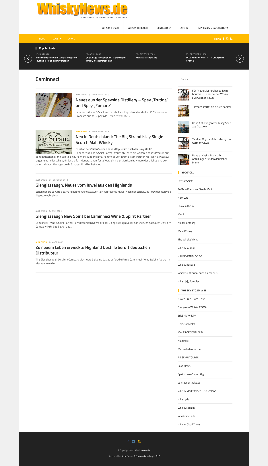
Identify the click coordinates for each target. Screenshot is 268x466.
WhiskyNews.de (142, 450)
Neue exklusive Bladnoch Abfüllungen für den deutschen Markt (210, 159)
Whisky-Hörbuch (138, 28)
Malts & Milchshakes (146, 57)
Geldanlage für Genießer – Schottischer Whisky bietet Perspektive (106, 59)
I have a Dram (186, 206)
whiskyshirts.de (186, 416)
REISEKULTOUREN (188, 357)
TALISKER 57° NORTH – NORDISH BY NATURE (205, 59)
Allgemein (81, 131)
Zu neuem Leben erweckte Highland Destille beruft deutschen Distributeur (93, 250)
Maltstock (183, 341)
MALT (181, 214)
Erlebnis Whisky (187, 315)
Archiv (184, 28)
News (56, 38)
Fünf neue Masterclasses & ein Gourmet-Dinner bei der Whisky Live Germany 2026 (210, 94)
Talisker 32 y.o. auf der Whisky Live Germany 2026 (211, 141)
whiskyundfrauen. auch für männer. (198, 273)
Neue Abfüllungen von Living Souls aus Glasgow (211, 125)
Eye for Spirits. (186, 181)
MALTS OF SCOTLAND (190, 332)
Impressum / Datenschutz (213, 28)
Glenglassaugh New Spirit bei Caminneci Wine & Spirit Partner (93, 216)
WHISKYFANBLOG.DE (190, 256)
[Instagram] (226, 39)
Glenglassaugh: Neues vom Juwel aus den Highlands (84, 185)
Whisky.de (183, 399)
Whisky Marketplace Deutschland (197, 391)
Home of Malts (186, 324)
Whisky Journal (186, 248)
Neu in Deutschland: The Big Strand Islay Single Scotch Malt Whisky (119, 139)
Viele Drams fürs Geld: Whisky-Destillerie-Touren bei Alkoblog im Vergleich (57, 59)
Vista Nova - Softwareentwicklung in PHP (141, 456)
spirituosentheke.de (189, 382)
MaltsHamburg (186, 223)
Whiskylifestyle (186, 264)
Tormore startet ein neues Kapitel (211, 107)
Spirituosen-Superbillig (191, 374)
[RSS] (230, 39)
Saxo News (184, 366)
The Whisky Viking (188, 239)
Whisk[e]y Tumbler (188, 281)
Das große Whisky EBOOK (192, 307)
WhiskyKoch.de (186, 408)
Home (42, 38)
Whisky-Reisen (110, 28)
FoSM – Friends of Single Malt (195, 189)
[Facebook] (222, 39)
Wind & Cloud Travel (189, 424)
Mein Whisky (185, 231)
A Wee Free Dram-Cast (191, 299)
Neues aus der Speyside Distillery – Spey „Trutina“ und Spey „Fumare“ (122, 102)
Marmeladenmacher (190, 349)
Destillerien (164, 28)
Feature (71, 38)
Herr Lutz (183, 198)
